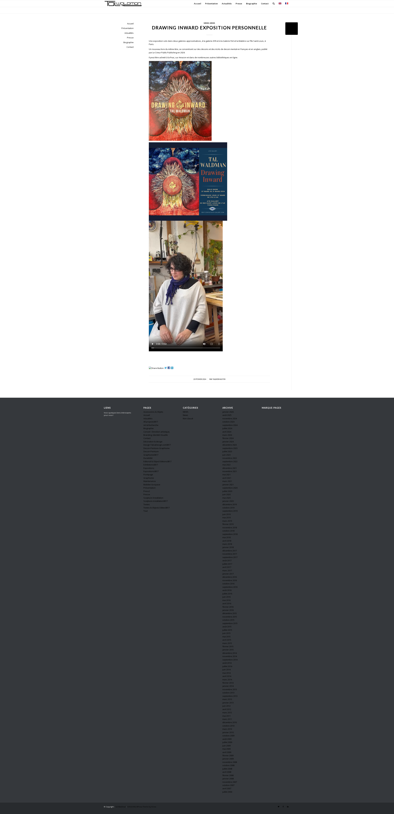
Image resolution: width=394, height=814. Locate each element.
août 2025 (226, 415)
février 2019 (227, 524)
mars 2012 (227, 712)
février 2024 (227, 438)
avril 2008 (226, 772)
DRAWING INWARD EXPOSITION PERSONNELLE (209, 27)
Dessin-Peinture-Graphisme (156, 448)
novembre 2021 (229, 471)
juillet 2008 (227, 768)
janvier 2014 (228, 686)
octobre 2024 (228, 421)
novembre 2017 (229, 553)
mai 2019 (226, 517)
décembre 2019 (229, 504)
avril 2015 (226, 639)
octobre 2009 (228, 735)
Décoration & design (152, 441)
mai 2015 (226, 636)
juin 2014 (226, 669)
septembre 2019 (229, 511)
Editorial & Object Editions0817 (157, 461)
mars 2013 (227, 699)
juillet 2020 (227, 491)
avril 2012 (226, 709)
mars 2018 (227, 544)
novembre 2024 (229, 418)
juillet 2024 (227, 428)
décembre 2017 (229, 550)
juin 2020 (226, 494)
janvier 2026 (228, 411)
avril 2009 (226, 752)
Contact (130, 47)
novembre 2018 (229, 527)
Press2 (146, 491)
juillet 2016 (227, 593)
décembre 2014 (229, 653)
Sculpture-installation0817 (155, 501)
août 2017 (226, 560)
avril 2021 (226, 478)
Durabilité (148, 458)
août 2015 (226, 626)
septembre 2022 (229, 461)
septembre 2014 (229, 659)
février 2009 (227, 755)
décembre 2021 (229, 468)
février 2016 (227, 606)
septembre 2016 (229, 587)
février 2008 (227, 775)
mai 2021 (226, 474)
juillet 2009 (227, 742)
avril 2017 (226, 567)
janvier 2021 (228, 484)
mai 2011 (226, 716)
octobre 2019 (228, 507)
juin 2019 (226, 514)
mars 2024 (227, 435)
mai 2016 (226, 600)
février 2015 (227, 646)
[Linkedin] (287, 806)
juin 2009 (226, 745)
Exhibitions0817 (150, 464)
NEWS (206, 23)
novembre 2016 (229, 580)
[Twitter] (278, 806)
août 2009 (226, 739)
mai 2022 (226, 464)
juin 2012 (226, 705)
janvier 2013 (228, 702)
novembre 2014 (229, 656)
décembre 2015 (229, 613)
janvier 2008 (228, 778)
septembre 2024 (229, 425)
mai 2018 (226, 537)
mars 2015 (227, 643)
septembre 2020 (229, 487)
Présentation (127, 28)
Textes (146, 504)
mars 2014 (227, 679)
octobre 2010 (228, 725)
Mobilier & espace (151, 484)
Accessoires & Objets (153, 411)
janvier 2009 (228, 758)
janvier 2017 (228, 573)
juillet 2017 (227, 563)
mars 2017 (227, 570)
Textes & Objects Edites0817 (156, 507)
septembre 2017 (229, 557)
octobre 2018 (228, 530)
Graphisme (148, 478)
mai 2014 (226, 673)
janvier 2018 (228, 547)
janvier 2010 (228, 732)
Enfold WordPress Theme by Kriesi (141, 807)
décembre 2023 (229, 444)
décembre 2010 (229, 722)
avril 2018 (226, 540)
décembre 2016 (229, 577)
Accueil (130, 23)
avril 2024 (226, 431)
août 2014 (226, 663)
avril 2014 (226, 676)
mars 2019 (227, 521)
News (212, 23)
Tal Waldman (120, 807)
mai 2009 (226, 748)
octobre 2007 (228, 785)
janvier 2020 (228, 501)
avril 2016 (226, 603)
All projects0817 (150, 421)
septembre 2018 (229, 534)
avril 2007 (226, 788)
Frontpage (148, 474)
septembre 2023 (229, 448)
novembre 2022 (229, 458)
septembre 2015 (229, 623)
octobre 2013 (228, 692)
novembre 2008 (229, 762)
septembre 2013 (229, 696)
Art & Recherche (150, 425)
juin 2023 (226, 454)
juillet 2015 (227, 630)
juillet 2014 (227, 666)
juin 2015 (226, 633)
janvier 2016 (228, 610)
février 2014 (227, 682)
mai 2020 (226, 497)
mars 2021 (227, 481)
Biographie (128, 42)
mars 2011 (227, 719)
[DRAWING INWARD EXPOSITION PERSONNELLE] (291, 28)
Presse (130, 37)
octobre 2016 (228, 583)
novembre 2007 (229, 782)
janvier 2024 (228, 441)
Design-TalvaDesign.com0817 (157, 444)
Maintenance (149, 481)
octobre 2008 (228, 765)
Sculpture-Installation (153, 497)
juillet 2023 (227, 451)
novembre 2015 (229, 616)
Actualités (129, 33)
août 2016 (226, 590)
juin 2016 (226, 596)
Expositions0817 (151, 471)
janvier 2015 (228, 649)
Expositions (148, 468)
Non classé (188, 418)
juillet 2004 (227, 791)
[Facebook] (283, 806)
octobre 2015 (228, 620)
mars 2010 (227, 729)
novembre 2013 (229, 689)
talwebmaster (219, 379)
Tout (145, 511)
